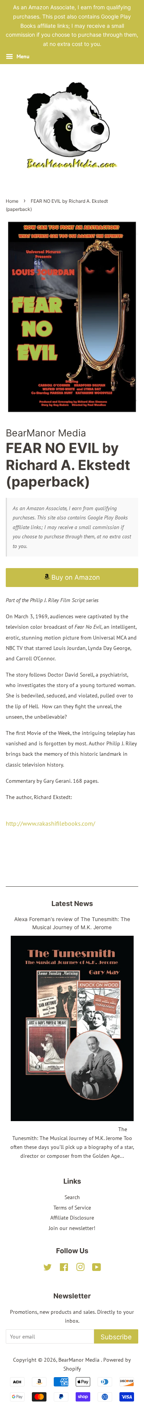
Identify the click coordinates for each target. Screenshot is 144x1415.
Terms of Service (72, 1207)
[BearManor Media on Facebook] (64, 1268)
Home (12, 201)
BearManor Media (79, 1359)
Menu (22, 56)
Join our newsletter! (72, 1228)
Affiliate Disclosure (72, 1217)
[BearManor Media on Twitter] (47, 1268)
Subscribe (116, 1337)
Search (72, 1197)
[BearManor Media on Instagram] (80, 1268)
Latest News (72, 903)
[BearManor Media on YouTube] (96, 1268)
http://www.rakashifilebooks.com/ (50, 823)
